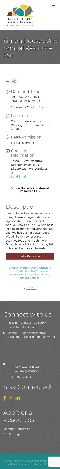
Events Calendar (40, 267)
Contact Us (41, 274)
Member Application (16, 429)
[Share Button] (14, 81)
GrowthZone (45, 464)
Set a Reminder (30, 256)
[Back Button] (7, 82)
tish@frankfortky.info (22, 327)
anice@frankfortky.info (40, 336)
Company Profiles (18, 267)
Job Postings (26, 274)
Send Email (18, 176)
